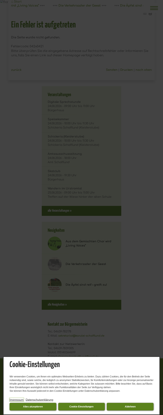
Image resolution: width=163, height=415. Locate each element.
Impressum (17, 399)
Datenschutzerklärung (39, 399)
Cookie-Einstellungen (81, 406)
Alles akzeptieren (33, 406)
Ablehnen (130, 406)
